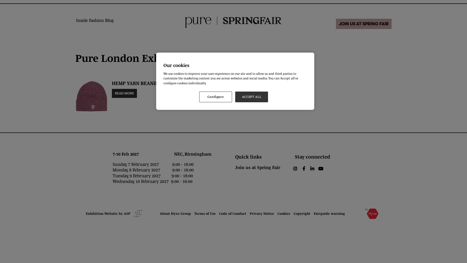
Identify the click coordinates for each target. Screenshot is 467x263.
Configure (215, 97)
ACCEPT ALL (251, 97)
